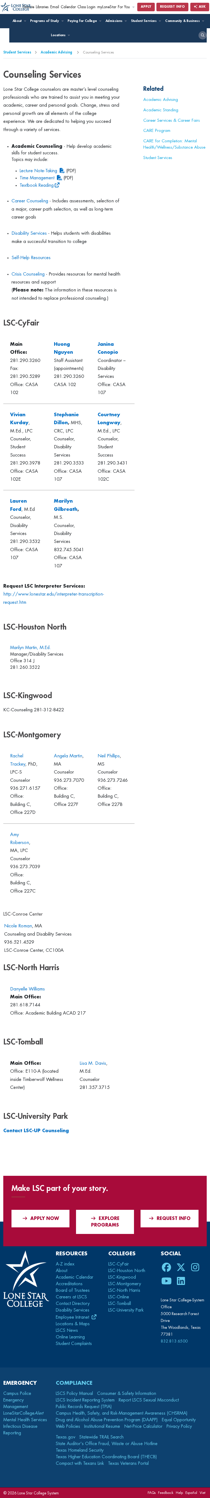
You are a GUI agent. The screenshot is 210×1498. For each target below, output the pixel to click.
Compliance (74, 1383)
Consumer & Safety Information (126, 1393)
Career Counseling (29, 201)
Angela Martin (68, 756)
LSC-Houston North (126, 1270)
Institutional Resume (102, 1426)
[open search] (203, 35)
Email (54, 7)
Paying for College (83, 20)
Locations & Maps (73, 1324)
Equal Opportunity (179, 1420)
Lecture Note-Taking (38, 171)
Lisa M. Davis (93, 1063)
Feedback (165, 1492)
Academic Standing (160, 110)
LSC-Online (118, 1297)
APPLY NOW (44, 1218)
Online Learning (70, 1337)
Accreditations (69, 1284)
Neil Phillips (109, 756)
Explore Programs (105, 1221)
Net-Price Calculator (143, 1426)
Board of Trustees (73, 1290)
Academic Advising (57, 52)
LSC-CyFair (118, 1264)
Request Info (172, 6)
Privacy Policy (179, 1426)
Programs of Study (45, 20)
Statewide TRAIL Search (101, 1437)
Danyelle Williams (27, 989)
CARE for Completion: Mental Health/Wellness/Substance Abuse (174, 144)
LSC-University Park (126, 1310)
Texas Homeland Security (80, 1450)
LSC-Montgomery (124, 1284)
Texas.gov (65, 1437)
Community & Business (183, 20)
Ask (202, 6)
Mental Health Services (25, 1420)
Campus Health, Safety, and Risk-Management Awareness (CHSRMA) (122, 1413)
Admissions (114, 20)
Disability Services (29, 233)
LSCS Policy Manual (74, 1393)
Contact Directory (73, 1303)
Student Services (144, 20)
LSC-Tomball (119, 1303)
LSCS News (67, 1330)
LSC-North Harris (124, 1290)
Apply (146, 6)
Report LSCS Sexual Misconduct (149, 1400)
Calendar (68, 7)
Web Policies (68, 1426)
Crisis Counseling (28, 274)
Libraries (42, 7)
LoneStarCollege (23, 1413)
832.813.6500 (174, 1341)
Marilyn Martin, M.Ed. (30, 647)
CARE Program (156, 130)
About (18, 20)
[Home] (16, 7)
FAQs (152, 1492)
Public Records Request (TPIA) (84, 1406)
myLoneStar (106, 7)
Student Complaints (74, 1343)
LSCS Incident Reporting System (85, 1400)
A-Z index (65, 1264)
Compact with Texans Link (80, 1463)
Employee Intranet (73, 1317)
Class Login (86, 7)
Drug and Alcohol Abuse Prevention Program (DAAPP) (107, 1420)
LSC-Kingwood (122, 1277)
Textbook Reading (37, 185)
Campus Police (17, 1393)
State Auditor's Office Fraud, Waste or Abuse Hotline (107, 1444)
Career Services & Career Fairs (171, 120)
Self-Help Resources (31, 257)
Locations (58, 35)
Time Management (37, 178)
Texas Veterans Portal (128, 1463)
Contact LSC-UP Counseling (36, 1130)
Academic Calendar (74, 1277)
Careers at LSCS (71, 1297)
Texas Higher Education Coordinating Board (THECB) (106, 1457)
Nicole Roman (18, 926)
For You (124, 7)
